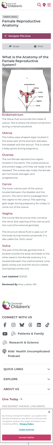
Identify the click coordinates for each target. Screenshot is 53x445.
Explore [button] (11, 379)
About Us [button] (11, 389)
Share (16, 46)
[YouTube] (5, 333)
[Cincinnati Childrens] (26, 305)
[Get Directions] (44, 5)
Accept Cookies (26, 437)
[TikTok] (47, 325)
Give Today (10, 399)
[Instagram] (13, 325)
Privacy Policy (27, 424)
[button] (39, 5)
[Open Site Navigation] (49, 5)
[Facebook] (5, 325)
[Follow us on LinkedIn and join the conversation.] (39, 325)
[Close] (49, 412)
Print (40, 46)
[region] (26, 426)
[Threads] (30, 325)
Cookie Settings (26, 429)
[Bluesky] (22, 325)
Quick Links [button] (13, 369)
